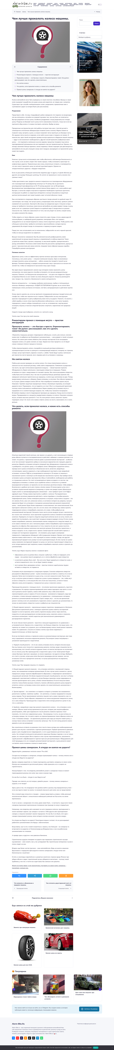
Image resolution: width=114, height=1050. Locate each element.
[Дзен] (33, 1038)
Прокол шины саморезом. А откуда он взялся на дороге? (36, 89)
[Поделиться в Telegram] (35, 876)
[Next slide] (98, 69)
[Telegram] (37, 1038)
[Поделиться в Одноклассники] (66, 876)
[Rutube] (21, 1038)
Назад (98, 11)
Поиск (81, 20)
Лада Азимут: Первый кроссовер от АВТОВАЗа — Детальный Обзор (88, 134)
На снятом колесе (23, 83)
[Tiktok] (29, 1038)
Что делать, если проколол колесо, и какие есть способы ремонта (39, 86)
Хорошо (96, 1047)
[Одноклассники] (25, 1038)
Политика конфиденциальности (86, 1023)
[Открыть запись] (26, 919)
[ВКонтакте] (13, 1038)
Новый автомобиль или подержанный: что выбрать (87, 63)
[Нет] (112, 1047)
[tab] (81, 141)
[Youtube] (17, 1038)
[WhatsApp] (41, 1038)
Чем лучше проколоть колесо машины (29, 71)
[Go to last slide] (14, 989)
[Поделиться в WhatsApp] (50, 876)
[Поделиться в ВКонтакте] (19, 876)
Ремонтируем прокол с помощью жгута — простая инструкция (38, 75)
